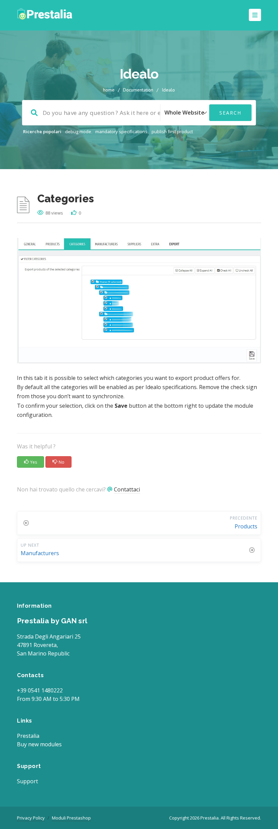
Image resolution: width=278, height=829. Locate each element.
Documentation (138, 90)
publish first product (172, 131)
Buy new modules (39, 744)
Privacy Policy (31, 818)
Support (27, 781)
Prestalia (28, 736)
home (109, 90)
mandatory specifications (121, 131)
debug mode (78, 131)
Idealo (168, 90)
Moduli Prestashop (71, 818)
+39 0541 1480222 (40, 690)
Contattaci (127, 489)
